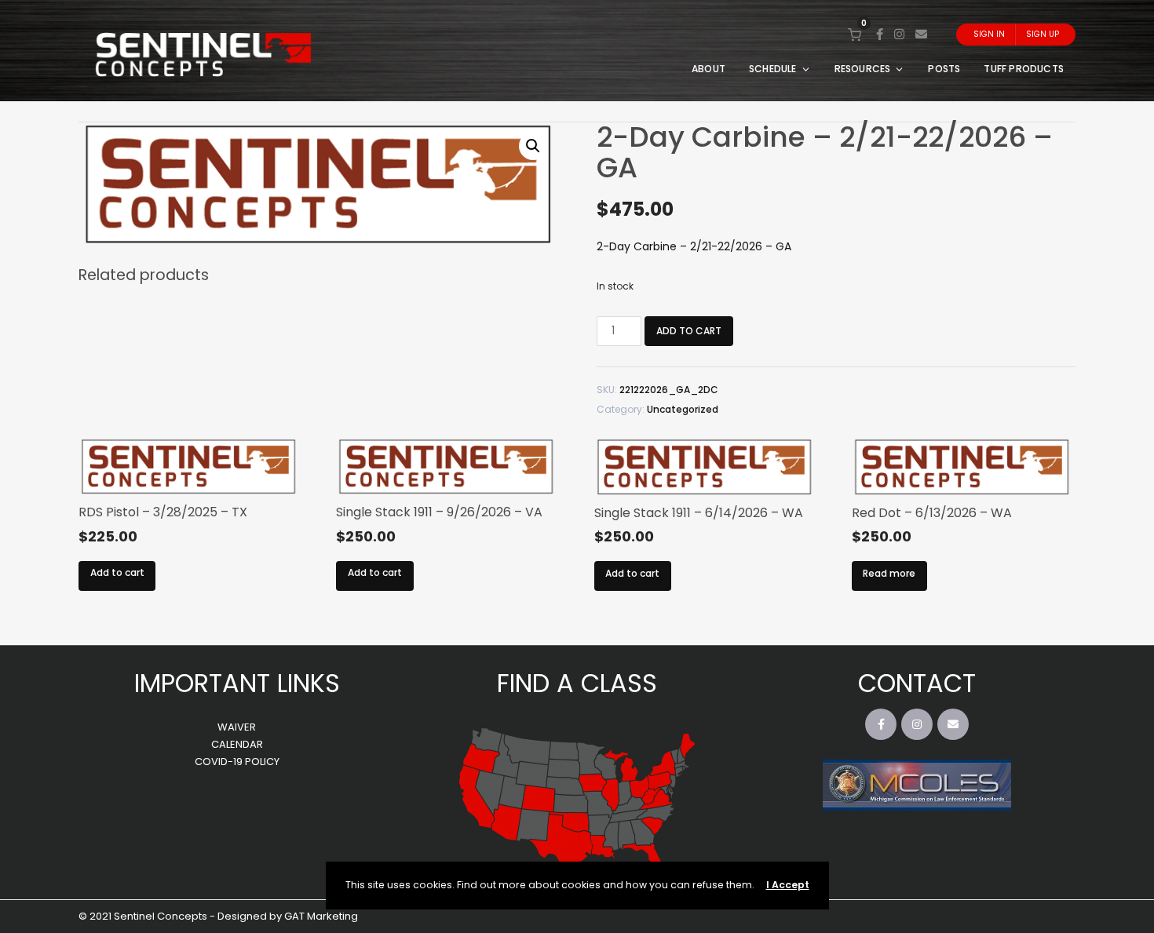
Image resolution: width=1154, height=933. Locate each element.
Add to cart (688, 330)
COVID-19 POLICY (237, 761)
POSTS (944, 68)
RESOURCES (862, 68)
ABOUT (708, 68)
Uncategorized (682, 409)
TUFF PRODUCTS (1024, 68)
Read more (889, 573)
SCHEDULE (773, 68)
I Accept (787, 884)
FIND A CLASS (577, 683)
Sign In (989, 34)
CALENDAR (237, 744)
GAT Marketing (321, 916)
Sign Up (1042, 34)
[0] (854, 34)
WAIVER (236, 727)
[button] (533, 146)
